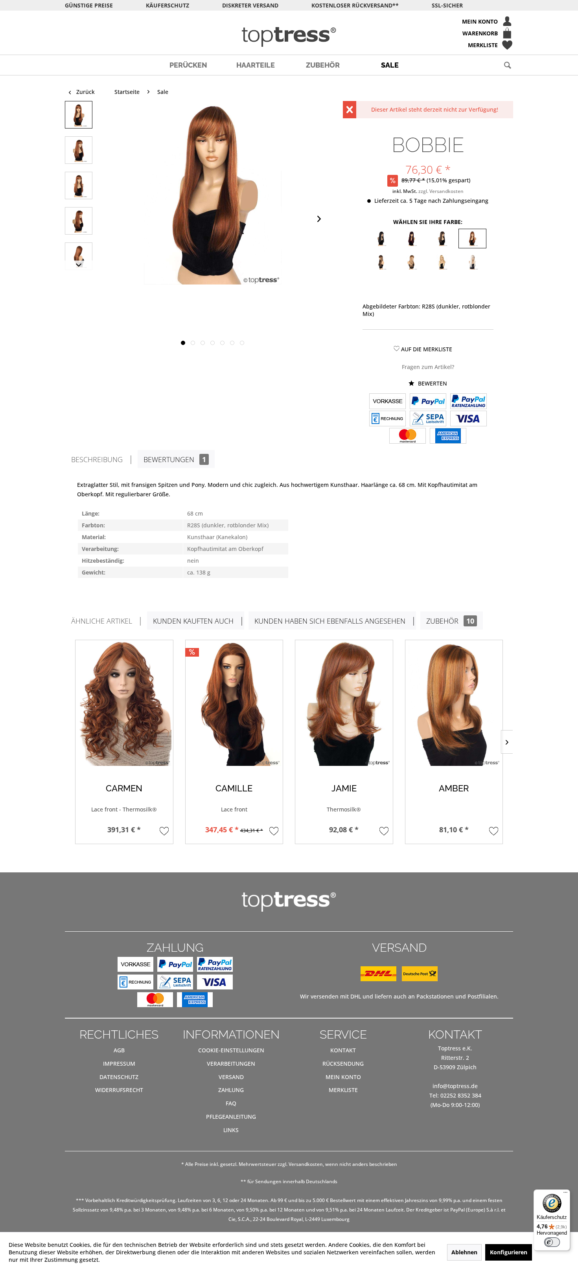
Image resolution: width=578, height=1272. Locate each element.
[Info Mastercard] (407, 436)
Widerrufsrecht (119, 1090)
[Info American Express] (448, 436)
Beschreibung (97, 459)
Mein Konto (343, 1077)
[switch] (552, 1242)
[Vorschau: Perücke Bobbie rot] (78, 114)
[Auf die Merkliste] (164, 831)
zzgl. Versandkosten (441, 191)
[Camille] (234, 703)
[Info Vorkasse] (387, 402)
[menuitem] (289, 21)
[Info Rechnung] (387, 419)
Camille (233, 788)
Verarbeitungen (231, 1063)
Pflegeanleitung (231, 1116)
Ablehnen (464, 1252)
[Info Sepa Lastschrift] (428, 419)
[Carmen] (124, 703)
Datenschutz (118, 1077)
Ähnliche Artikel (101, 621)
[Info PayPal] (428, 402)
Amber (454, 788)
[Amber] (454, 703)
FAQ (231, 1103)
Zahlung (231, 1090)
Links (231, 1130)
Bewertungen (175, 459)
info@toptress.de (455, 1086)
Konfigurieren (508, 1252)
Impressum (119, 1063)
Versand (231, 1077)
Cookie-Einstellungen (231, 1050)
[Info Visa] (468, 419)
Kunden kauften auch (193, 621)
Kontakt (343, 1050)
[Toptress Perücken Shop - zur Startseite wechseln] (289, 37)
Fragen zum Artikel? (428, 367)
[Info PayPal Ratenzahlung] (468, 402)
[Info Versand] (399, 979)
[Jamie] (344, 703)
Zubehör (450, 621)
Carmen (124, 788)
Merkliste (343, 1090)
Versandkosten (306, 1164)
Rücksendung (343, 1063)
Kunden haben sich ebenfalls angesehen (329, 621)
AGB (119, 1050)
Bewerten (431, 383)
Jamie (344, 788)
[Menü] (565, 1194)
